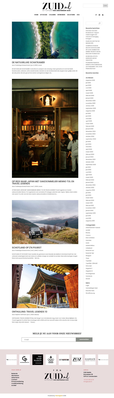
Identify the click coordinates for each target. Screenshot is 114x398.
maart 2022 (89, 198)
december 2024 (91, 131)
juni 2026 (88, 85)
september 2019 (91, 213)
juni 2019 (88, 216)
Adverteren (15, 377)
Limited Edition (90, 245)
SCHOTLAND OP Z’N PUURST (26, 247)
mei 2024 (88, 146)
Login (87, 285)
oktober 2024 (90, 136)
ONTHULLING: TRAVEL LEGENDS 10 (29, 311)
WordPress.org (90, 293)
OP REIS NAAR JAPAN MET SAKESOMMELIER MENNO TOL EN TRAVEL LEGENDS (43, 182)
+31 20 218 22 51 (89, 380)
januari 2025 (89, 129)
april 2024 (89, 149)
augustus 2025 (90, 111)
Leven (40, 65)
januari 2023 (89, 182)
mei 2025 (88, 118)
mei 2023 (88, 172)
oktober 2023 (90, 162)
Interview (88, 240)
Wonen (88, 278)
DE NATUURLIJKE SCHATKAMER (28, 62)
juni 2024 (88, 144)
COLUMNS (52, 15)
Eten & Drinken (90, 238)
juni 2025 (88, 116)
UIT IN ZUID (43, 15)
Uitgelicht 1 (89, 268)
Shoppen (88, 256)
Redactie (14, 374)
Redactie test (90, 250)
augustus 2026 (90, 80)
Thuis (87, 258)
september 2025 (91, 108)
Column (40, 250)
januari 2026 (89, 98)
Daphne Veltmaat (20, 314)
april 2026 (89, 90)
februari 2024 (90, 154)
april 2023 (89, 175)
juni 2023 (88, 169)
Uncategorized (90, 273)
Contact (14, 379)
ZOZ (78, 15)
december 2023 (90, 159)
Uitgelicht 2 (89, 271)
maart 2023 (89, 177)
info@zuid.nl (88, 382)
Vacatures (89, 276)
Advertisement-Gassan (93, 227)
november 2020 (90, 208)
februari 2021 (90, 205)
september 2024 (91, 139)
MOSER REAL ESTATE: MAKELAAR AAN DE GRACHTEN (92, 58)
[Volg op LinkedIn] (102, 15)
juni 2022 (88, 195)
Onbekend (89, 248)
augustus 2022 (90, 190)
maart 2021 (89, 203)
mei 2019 (88, 218)
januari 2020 (89, 210)
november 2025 (90, 103)
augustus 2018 (90, 221)
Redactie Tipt (90, 253)
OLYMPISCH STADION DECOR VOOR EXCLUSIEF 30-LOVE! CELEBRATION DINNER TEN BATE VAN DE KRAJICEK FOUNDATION (93, 49)
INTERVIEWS (61, 15)
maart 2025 (89, 123)
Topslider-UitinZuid (91, 263)
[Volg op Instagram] (99, 15)
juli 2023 (88, 167)
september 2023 (91, 164)
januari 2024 (89, 157)
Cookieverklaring (17, 383)
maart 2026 (89, 93)
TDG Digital (58, 396)
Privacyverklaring (17, 381)
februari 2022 (90, 200)
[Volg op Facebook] (96, 15)
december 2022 (90, 185)
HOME (36, 15)
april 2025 (89, 121)
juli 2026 (88, 83)
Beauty (37, 314)
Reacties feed (90, 290)
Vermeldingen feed (91, 288)
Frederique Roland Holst (22, 65)
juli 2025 (88, 113)
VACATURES (71, 15)
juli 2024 (88, 141)
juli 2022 (88, 193)
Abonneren (15, 376)
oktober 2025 (90, 106)
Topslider (89, 261)
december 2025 (90, 100)
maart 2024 (89, 152)
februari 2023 (90, 180)
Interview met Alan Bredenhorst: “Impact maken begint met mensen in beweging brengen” (92, 34)
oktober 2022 (90, 187)
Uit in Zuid (89, 266)
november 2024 (90, 134)
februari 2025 (90, 126)
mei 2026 (88, 88)
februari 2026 (90, 95)
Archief (88, 230)
